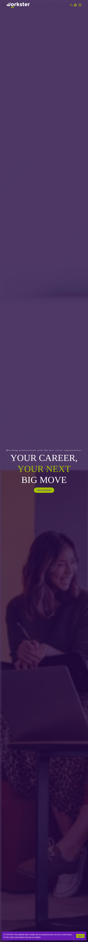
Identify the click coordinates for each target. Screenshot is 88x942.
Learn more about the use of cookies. (25, 937)
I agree (80, 936)
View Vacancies (44, 490)
